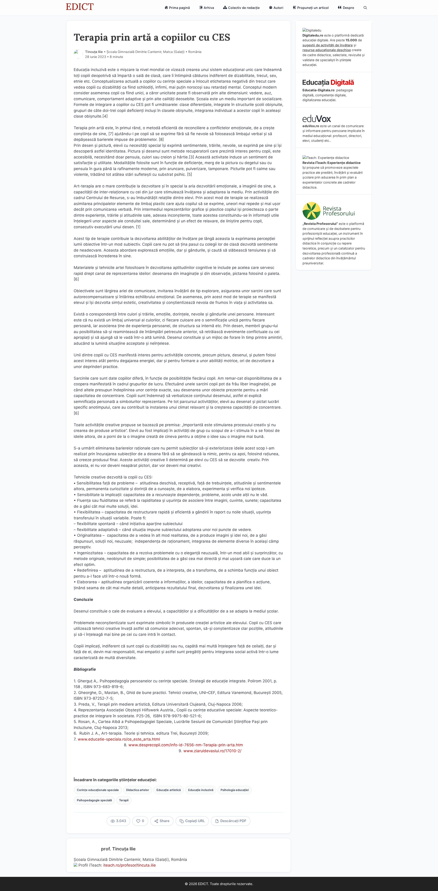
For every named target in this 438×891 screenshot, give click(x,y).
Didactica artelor (137, 790)
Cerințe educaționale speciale (98, 790)
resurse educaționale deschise (326, 50)
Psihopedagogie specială (94, 800)
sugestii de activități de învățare (327, 45)
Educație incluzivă (200, 790)
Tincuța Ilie (94, 52)
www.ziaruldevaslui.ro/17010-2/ (212, 751)
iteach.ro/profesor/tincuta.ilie (129, 865)
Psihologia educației (235, 790)
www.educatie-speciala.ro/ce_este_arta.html (119, 739)
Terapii (123, 800)
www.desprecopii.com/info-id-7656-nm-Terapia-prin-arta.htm (186, 745)
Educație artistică (168, 790)
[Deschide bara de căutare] (365, 7)
